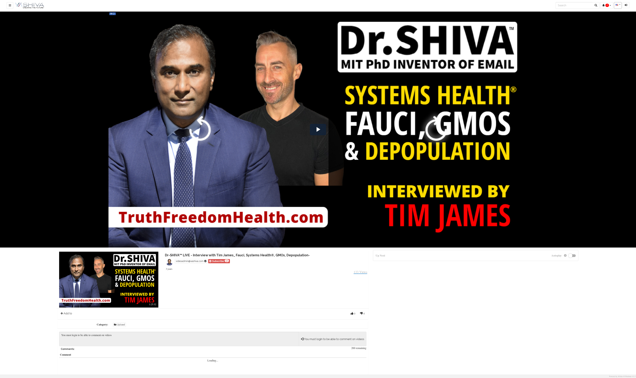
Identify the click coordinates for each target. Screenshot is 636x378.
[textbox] (617, 5)
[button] (219, 261)
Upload (120, 324)
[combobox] (618, 5)
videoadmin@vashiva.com (190, 261)
